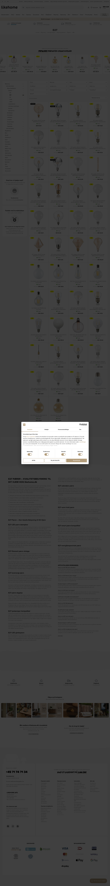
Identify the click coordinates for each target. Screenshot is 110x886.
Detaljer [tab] (47, 429)
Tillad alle (76, 460)
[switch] (46, 454)
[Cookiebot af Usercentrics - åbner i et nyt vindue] (80, 425)
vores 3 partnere (30, 436)
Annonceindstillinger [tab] (63, 429)
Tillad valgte (55, 460)
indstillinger (82, 442)
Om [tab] (80, 429)
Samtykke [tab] (29, 429)
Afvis (33, 460)
